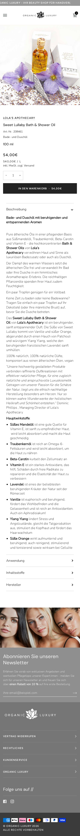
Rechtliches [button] (13, 748)
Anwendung (15, 560)
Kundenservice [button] (15, 759)
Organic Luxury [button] (16, 771)
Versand (29, 165)
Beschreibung (16, 209)
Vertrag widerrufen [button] (19, 736)
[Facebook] (5, 801)
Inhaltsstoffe (15, 572)
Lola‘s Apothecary (19, 118)
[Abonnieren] (72, 693)
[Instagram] (12, 801)
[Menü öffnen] (9, 15)
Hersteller (13, 585)
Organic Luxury (19, 825)
